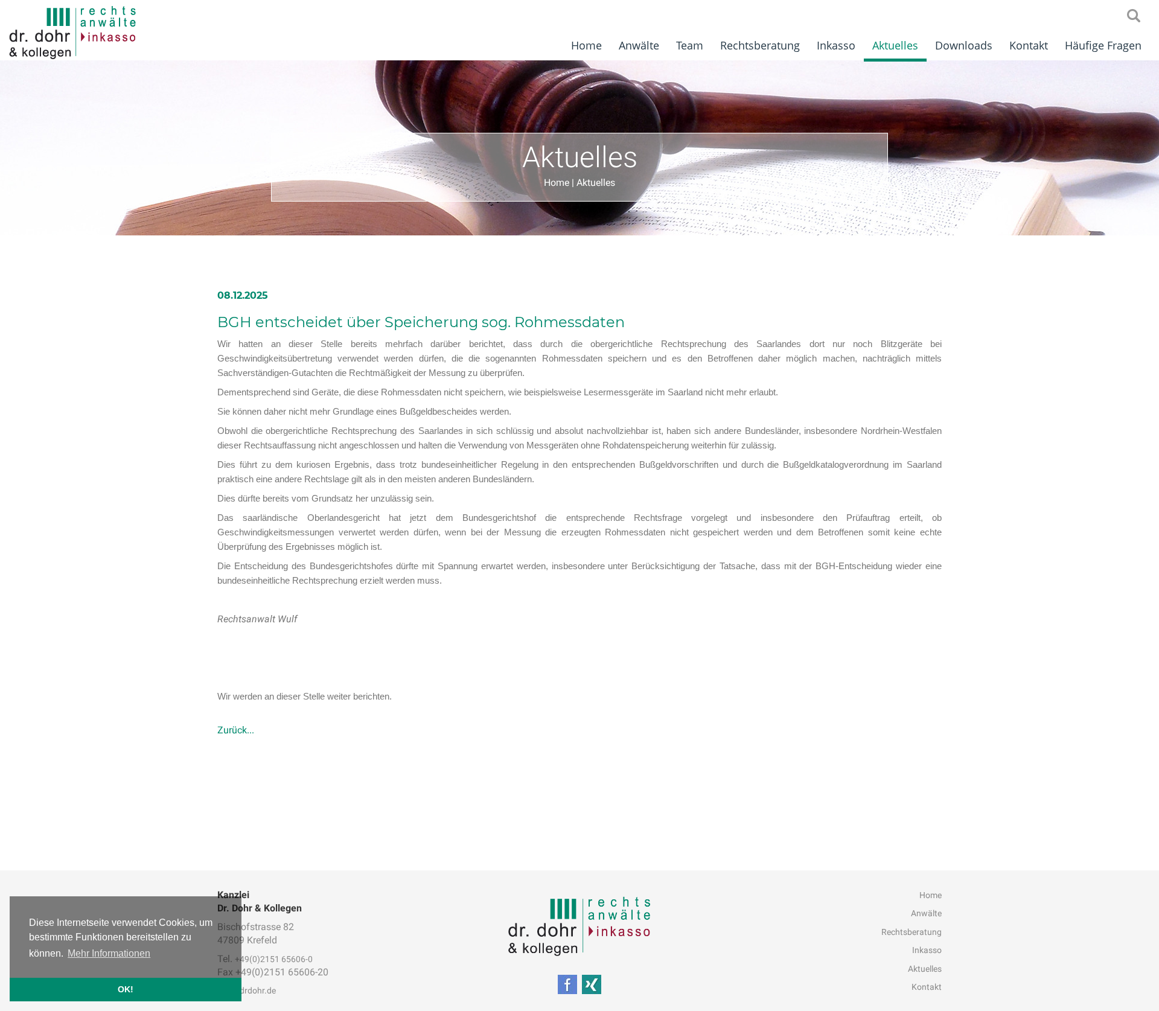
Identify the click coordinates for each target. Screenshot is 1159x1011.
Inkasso (836, 45)
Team (689, 45)
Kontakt (1028, 45)
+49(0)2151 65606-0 (274, 959)
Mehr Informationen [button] (109, 953)
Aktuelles (895, 45)
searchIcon (1133, 16)
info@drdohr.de (246, 990)
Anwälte (639, 45)
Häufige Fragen (1103, 45)
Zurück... (235, 730)
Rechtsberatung (760, 45)
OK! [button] (125, 989)
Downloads (963, 45)
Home (586, 45)
